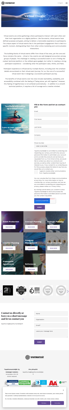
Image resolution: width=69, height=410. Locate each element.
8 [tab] (32, 299)
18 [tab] (45, 299)
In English (60, 3)
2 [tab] (24, 299)
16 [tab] (43, 299)
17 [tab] (44, 299)
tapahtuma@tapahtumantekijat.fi (12, 324)
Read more (9, 227)
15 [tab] (41, 299)
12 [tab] (37, 299)
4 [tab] (27, 299)
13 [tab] (39, 299)
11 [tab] (36, 299)
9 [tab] (33, 299)
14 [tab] (40, 299)
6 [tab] (29, 299)
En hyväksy (57, 403)
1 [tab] (23, 299)
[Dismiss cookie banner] (63, 390)
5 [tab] (28, 299)
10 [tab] (35, 299)
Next (67, 291)
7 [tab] (31, 299)
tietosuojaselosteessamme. (39, 395)
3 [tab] (25, 299)
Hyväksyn (44, 403)
